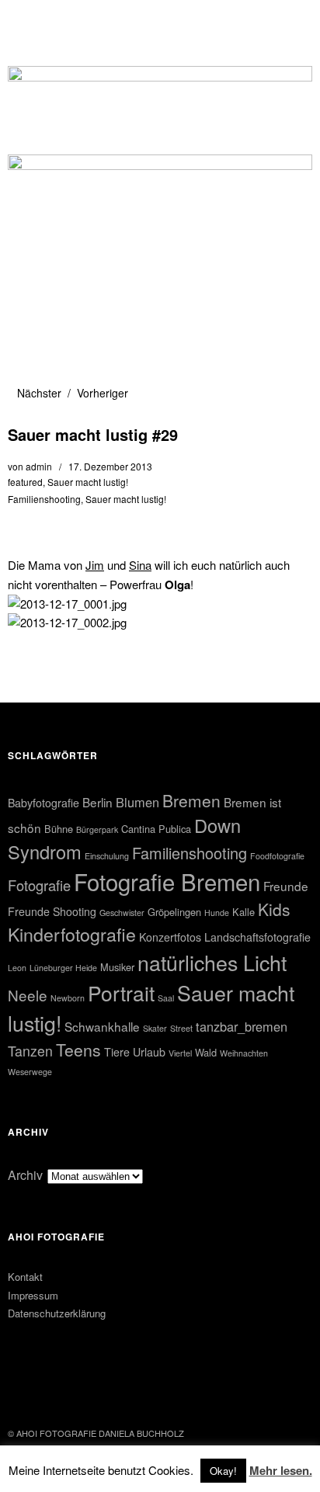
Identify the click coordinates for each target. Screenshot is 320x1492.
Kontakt (25, 1276)
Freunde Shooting (52, 911)
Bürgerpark (97, 829)
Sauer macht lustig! (87, 481)
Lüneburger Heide (63, 967)
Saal (166, 998)
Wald (206, 1052)
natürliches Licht (212, 962)
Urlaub (149, 1052)
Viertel (180, 1053)
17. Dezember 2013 (110, 466)
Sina (140, 565)
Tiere (117, 1052)
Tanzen (30, 1050)
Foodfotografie (277, 856)
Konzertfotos (170, 937)
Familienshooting (44, 498)
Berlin (97, 801)
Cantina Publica (156, 828)
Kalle (243, 911)
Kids (274, 909)
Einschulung (107, 856)
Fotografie (39, 885)
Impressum (33, 1295)
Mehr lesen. (280, 1470)
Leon (17, 967)
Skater (155, 1028)
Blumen (137, 802)
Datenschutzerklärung (57, 1313)
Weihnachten (244, 1053)
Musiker (117, 966)
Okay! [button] (223, 1470)
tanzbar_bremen (241, 1026)
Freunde (285, 885)
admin (39, 466)
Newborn (67, 998)
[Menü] (27, 19)
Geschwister (121, 912)
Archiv (25, 1175)
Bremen (191, 800)
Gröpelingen (174, 911)
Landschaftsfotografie (257, 937)
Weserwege (30, 1071)
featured (25, 481)
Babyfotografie (43, 802)
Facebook (21, 1391)
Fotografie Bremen (167, 881)
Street (181, 1028)
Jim (94, 565)
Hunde (216, 912)
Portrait (121, 992)
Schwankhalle (102, 1026)
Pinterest (62, 1391)
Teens (78, 1049)
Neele (27, 994)
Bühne (58, 828)
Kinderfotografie (72, 934)
